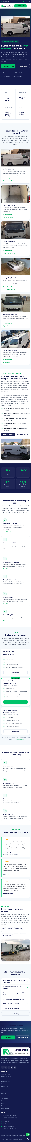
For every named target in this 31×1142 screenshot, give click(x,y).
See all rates (6, 362)
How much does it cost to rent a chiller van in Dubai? (14, 981)
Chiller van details (7, 180)
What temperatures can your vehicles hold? (14, 993)
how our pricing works (18, 739)
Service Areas (4, 1098)
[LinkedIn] (12, 1067)
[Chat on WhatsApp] (28, 1134)
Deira (3, 928)
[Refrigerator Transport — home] (7, 5)
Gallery (3, 1101)
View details (15, 672)
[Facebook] (2, 1067)
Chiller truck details (8, 253)
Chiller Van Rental (5, 1074)
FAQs (2, 1105)
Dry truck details (7, 326)
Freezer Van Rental (6, 1076)
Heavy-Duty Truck (5, 1081)
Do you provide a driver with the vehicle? (12, 987)
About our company (8, 434)
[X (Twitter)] (8, 1067)
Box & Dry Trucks (5, 1084)
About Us (3, 1093)
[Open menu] (28, 5)
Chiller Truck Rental (6, 1079)
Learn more (6, 531)
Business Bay (18, 928)
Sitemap (20, 1139)
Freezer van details (8, 217)
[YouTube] (15, 1067)
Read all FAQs (15, 1014)
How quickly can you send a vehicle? (13, 999)
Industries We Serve (6, 1096)
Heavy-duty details (8, 289)
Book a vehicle (23, 66)
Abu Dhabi (23, 932)
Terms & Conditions (13, 1139)
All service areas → (7, 935)
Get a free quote (23, 1037)
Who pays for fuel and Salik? (11, 1008)
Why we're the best (22, 434)
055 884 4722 (6, 1)
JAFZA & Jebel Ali (6, 932)
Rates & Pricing (5, 1086)
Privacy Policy (4, 1139)
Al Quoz (10, 928)
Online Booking (5, 1108)
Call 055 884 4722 (9, 66)
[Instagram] (5, 1067)
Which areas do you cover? (11, 1003)
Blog (2, 1103)
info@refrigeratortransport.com (11, 1124)
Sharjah (16, 932)
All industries (6, 620)
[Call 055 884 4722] (28, 1139)
